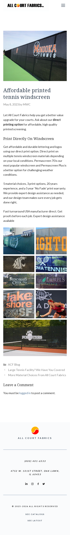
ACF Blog (14, 364)
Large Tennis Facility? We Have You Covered (36, 370)
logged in (25, 393)
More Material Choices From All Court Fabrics (37, 375)
